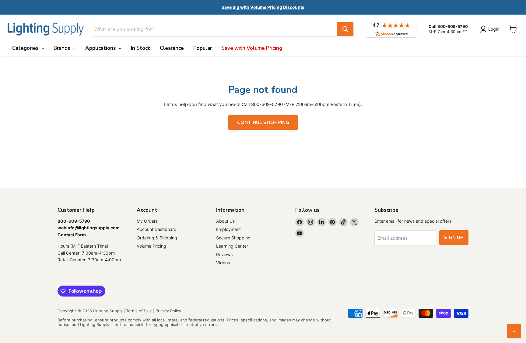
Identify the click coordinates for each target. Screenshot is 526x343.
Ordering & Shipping (157, 237)
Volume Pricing (151, 246)
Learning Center (232, 246)
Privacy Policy (168, 310)
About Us (225, 221)
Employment (228, 229)
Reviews (224, 254)
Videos (223, 262)
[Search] (345, 29)
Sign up (454, 237)
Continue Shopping (263, 122)
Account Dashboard (157, 229)
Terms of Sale (139, 310)
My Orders (147, 221)
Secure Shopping (233, 237)
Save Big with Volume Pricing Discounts (263, 7)
